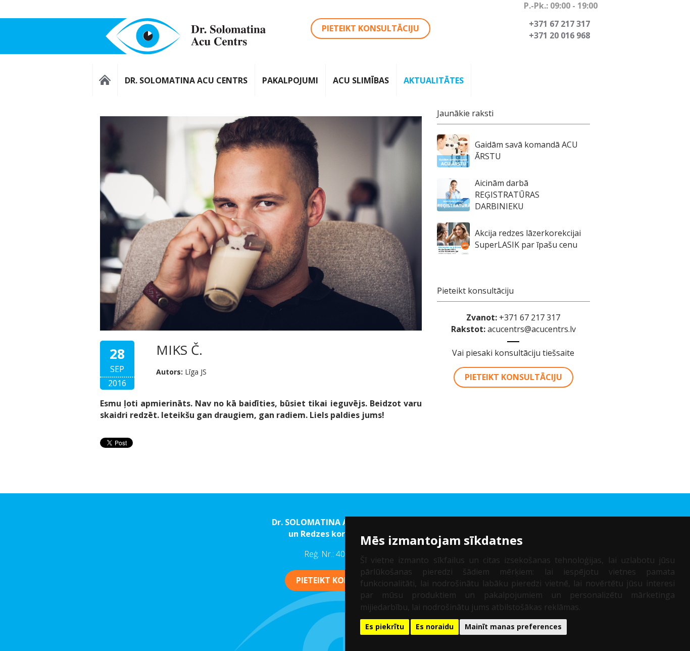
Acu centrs (105, 80)
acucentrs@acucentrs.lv (531, 329)
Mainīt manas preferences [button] (513, 626)
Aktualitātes (434, 80)
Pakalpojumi (290, 80)
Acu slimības (361, 80)
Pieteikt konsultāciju (370, 28)
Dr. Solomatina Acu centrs (186, 80)
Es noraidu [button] (435, 626)
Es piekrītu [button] (384, 626)
